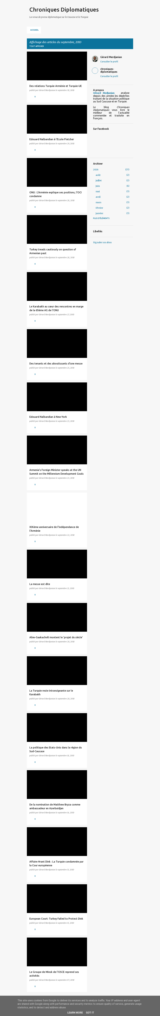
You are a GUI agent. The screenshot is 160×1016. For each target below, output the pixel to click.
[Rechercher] (131, 10)
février (99, 207)
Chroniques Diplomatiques (64, 9)
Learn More (75, 1012)
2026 (95, 169)
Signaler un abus (102, 242)
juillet (99, 180)
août (98, 175)
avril (98, 197)
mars (98, 202)
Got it (90, 1012)
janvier (99, 213)
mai (98, 191)
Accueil (34, 30)
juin (98, 186)
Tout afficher (36, 46)
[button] (83, 97)
